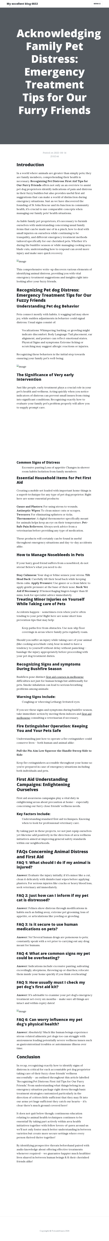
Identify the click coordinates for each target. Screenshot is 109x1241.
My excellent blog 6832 (22, 3)
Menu (96, 4)
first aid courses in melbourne (65, 676)
